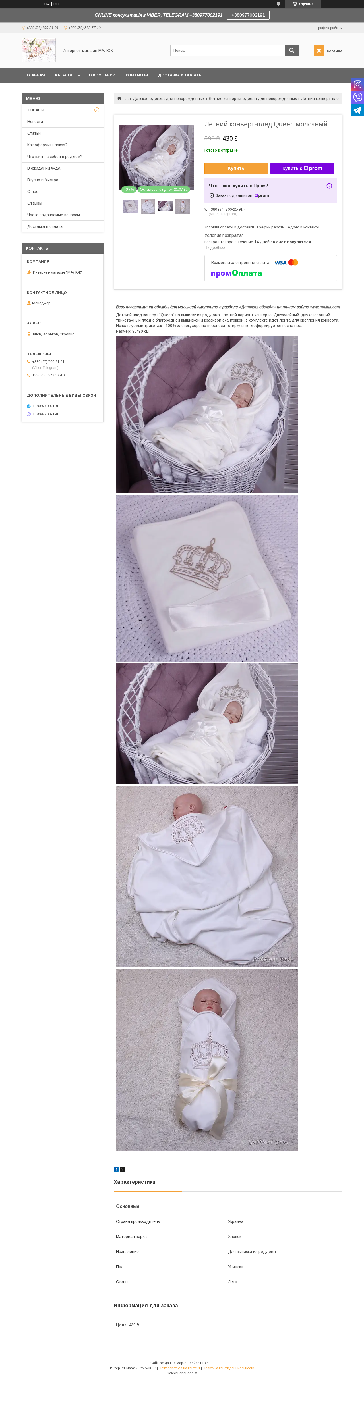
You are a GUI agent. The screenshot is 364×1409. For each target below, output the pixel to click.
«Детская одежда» (257, 307)
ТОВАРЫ (35, 110)
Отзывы (34, 203)
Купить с (292, 168)
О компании (102, 75)
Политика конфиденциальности (228, 1368)
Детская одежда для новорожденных (169, 98)
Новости (35, 121)
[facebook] (116, 1170)
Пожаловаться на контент (179, 1368)
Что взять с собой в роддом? (54, 156)
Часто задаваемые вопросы (53, 215)
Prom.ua (207, 1363)
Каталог (64, 75)
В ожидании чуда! (44, 168)
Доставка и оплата (179, 75)
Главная (36, 75)
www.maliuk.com (325, 307)
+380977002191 (248, 15)
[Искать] (292, 50)
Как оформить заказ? (47, 145)
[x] (122, 1170)
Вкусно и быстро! (43, 180)
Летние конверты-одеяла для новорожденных (253, 98)
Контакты (137, 75)
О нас (32, 191)
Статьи (34, 133)
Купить (236, 168)
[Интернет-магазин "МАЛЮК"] (39, 60)
